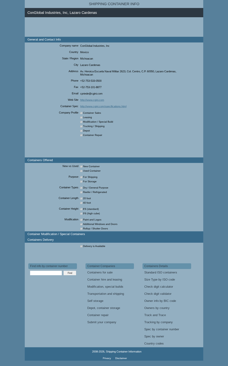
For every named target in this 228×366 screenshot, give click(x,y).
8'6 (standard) (91, 209)
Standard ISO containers (160, 272)
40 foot (87, 202)
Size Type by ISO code (159, 279)
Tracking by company (158, 322)
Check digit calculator (158, 286)
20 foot (87, 198)
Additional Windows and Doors (100, 224)
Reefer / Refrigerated (95, 192)
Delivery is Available (94, 246)
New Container (91, 166)
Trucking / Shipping (94, 126)
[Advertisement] (93, 27)
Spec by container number (161, 329)
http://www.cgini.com (92, 99)
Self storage (95, 301)
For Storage (90, 181)
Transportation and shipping (105, 293)
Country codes (154, 343)
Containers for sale (100, 272)
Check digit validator (158, 293)
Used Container (92, 170)
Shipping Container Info (114, 4)
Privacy (107, 358)
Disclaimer (121, 358)
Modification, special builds (105, 286)
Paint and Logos (92, 219)
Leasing (87, 117)
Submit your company (101, 322)
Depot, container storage (103, 308)
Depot (86, 130)
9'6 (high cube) (91, 213)
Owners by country (157, 308)
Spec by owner (154, 336)
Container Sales (92, 112)
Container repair (98, 315)
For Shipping (90, 177)
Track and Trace (155, 315)
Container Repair (92, 135)
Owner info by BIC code (160, 301)
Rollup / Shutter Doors (95, 228)
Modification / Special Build (98, 121)
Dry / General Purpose (95, 187)
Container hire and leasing (104, 279)
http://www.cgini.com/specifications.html (103, 106)
